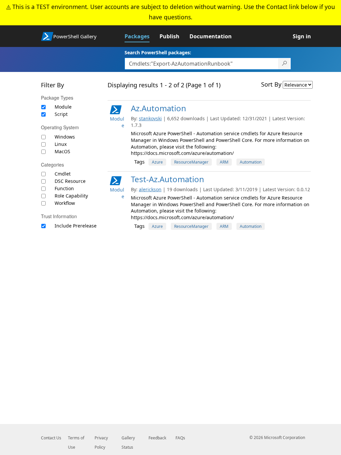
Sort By (271, 84)
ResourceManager (191, 162)
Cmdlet (63, 174)
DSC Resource (70, 181)
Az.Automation (158, 108)
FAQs (180, 438)
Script (61, 114)
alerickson (150, 189)
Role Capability (71, 196)
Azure (157, 162)
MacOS (62, 151)
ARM (224, 162)
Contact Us (51, 438)
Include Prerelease (76, 226)
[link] (142, 36)
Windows (65, 137)
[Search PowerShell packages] (284, 64)
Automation (250, 162)
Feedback (157, 438)
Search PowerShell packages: (158, 52)
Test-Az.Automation (167, 179)
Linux (61, 144)
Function (64, 188)
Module (63, 107)
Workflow (65, 203)
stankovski (150, 118)
